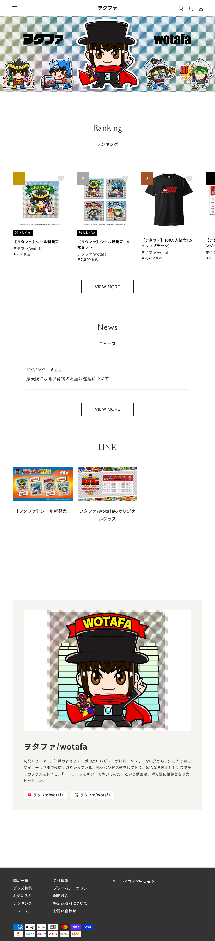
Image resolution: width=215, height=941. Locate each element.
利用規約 (60, 895)
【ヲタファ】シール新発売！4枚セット (103, 244)
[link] (43, 495)
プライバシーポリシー (72, 888)
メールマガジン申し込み (133, 881)
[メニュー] (14, 8)
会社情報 (60, 880)
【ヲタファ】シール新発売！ (38, 241)
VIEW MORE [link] (107, 286)
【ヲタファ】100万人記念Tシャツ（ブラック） (166, 242)
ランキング (22, 903)
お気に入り (22, 895)
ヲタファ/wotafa (48, 794)
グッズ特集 (22, 888)
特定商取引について (70, 903)
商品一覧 (20, 880)
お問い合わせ (64, 911)
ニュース (20, 911)
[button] (181, 8)
